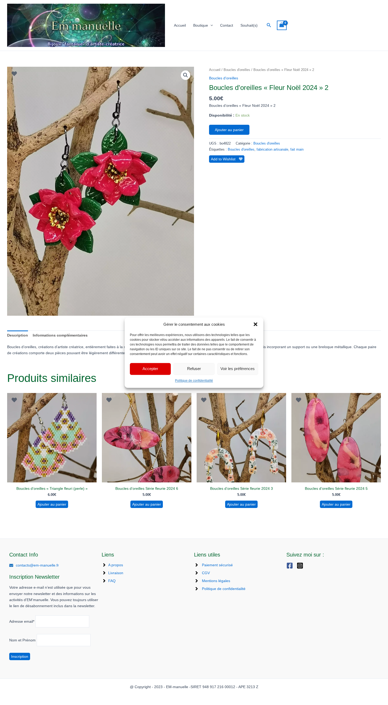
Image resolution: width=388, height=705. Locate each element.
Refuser (194, 369)
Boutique (200, 25)
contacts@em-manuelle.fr (37, 565)
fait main (297, 149)
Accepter (150, 369)
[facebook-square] (291, 565)
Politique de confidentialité (194, 380)
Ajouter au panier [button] (51, 504)
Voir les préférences (237, 369)
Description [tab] (17, 335)
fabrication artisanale (272, 149)
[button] (255, 324)
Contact (226, 25)
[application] (210, 25)
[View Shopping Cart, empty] (282, 25)
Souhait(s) (249, 25)
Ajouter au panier (229, 130)
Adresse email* (21, 621)
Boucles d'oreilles (237, 70)
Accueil (180, 25)
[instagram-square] (301, 565)
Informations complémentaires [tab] (60, 335)
